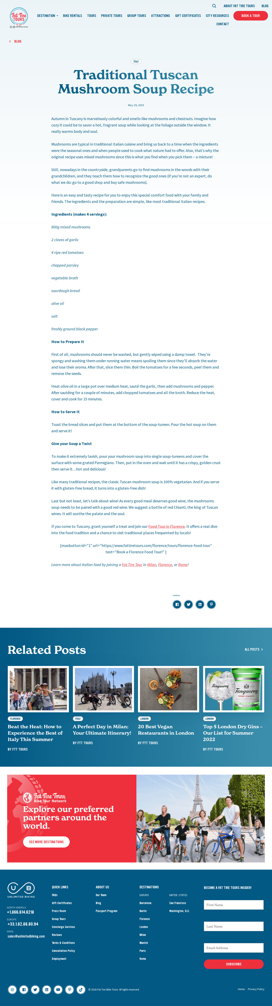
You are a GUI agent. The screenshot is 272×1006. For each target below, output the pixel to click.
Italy (136, 61)
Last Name (212, 918)
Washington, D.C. (179, 911)
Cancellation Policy (63, 951)
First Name (213, 896)
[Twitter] (35, 989)
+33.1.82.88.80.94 (23, 924)
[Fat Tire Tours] (19, 17)
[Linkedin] (46, 989)
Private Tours (111, 15)
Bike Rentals (72, 15)
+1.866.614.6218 (20, 912)
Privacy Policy (256, 989)
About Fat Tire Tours (239, 6)
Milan (143, 935)
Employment (59, 959)
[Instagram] (12, 989)
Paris (143, 951)
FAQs (55, 895)
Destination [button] (46, 15)
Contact (222, 24)
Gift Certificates (188, 15)
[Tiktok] (81, 989)
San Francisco (177, 903)
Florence (145, 919)
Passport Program (106, 911)
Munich (144, 943)
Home (241, 989)
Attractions (160, 15)
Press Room (59, 911)
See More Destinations (46, 842)
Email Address (216, 939)
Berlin (143, 911)
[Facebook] (23, 989)
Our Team (101, 895)
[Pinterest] (69, 989)
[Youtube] (58, 989)
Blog (265, 6)
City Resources (217, 15)
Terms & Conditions (63, 943)
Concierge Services (63, 927)
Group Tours (136, 15)
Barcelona (145, 903)
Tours (91, 15)
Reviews (57, 935)
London (144, 927)
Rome (143, 959)
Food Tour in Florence (166, 526)
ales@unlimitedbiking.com (27, 936)
